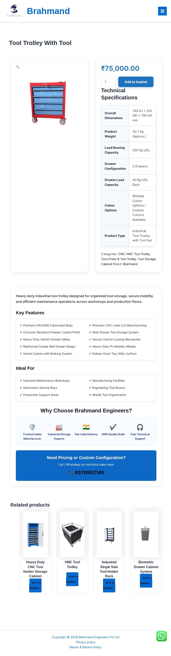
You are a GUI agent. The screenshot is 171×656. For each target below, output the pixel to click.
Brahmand (48, 11)
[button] (18, 67)
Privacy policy (85, 642)
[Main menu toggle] (162, 11)
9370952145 (89, 472)
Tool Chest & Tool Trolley (118, 259)
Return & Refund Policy (86, 647)
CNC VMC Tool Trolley (134, 254)
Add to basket (135, 82)
